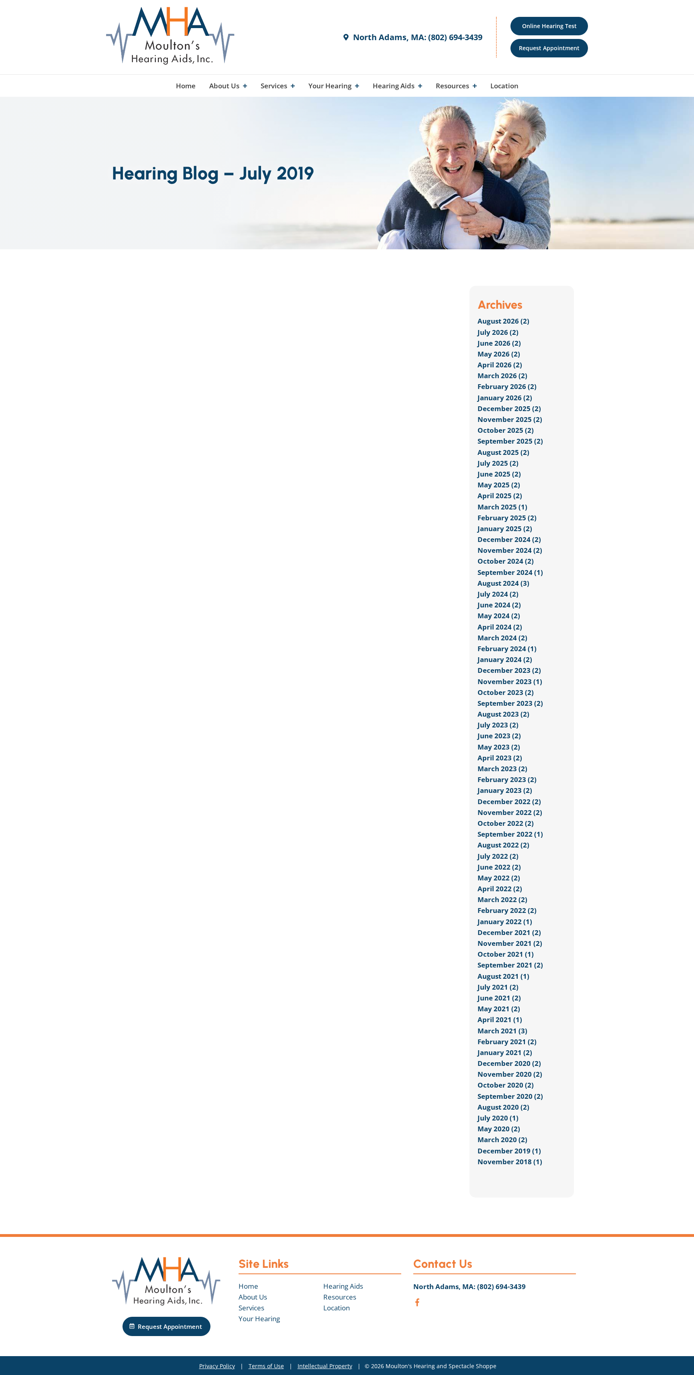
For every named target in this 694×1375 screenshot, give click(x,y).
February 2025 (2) (507, 517)
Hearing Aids (394, 85)
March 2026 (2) (502, 375)
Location (504, 85)
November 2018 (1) (510, 1161)
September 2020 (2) (510, 1096)
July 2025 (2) (498, 463)
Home (186, 85)
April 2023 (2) (500, 757)
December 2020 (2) (509, 1063)
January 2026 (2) (505, 397)
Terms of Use (266, 1366)
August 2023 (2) (503, 714)
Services (275, 85)
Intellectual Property (325, 1366)
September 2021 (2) (510, 965)
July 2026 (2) (498, 332)
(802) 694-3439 (455, 37)
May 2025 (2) (499, 484)
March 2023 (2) (502, 768)
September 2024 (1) (510, 572)
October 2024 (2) (506, 561)
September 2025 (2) (510, 441)
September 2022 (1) (510, 834)
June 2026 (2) (499, 343)
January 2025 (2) (505, 528)
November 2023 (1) (510, 681)
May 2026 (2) (499, 354)
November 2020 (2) (510, 1074)
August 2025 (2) (503, 452)
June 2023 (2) (499, 735)
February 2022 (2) (507, 910)
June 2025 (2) (499, 474)
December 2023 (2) (509, 670)
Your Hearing (330, 85)
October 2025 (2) (506, 430)
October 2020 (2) (506, 1085)
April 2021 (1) (500, 1019)
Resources (453, 85)
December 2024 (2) (509, 539)
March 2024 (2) (502, 637)
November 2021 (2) (510, 943)
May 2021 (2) (499, 1008)
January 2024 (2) (505, 659)
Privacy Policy (217, 1366)
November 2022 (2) (510, 812)
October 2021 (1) (506, 954)
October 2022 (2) (506, 823)
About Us (225, 85)
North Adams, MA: (389, 37)
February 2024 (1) (507, 648)
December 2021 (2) (509, 932)
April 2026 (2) (500, 364)
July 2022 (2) (498, 856)
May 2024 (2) (499, 615)
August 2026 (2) (503, 321)
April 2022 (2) (500, 888)
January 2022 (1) (505, 921)
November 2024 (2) (510, 550)
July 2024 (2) (498, 594)
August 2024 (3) (503, 583)
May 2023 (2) (499, 747)
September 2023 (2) (510, 703)
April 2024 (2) (500, 626)
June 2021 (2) (499, 997)
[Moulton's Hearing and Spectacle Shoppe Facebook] (417, 1303)
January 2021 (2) (505, 1052)
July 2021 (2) (498, 987)
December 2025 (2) (509, 408)
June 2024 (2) (499, 604)
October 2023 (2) (506, 692)
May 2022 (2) (499, 877)
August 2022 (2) (503, 844)
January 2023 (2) (505, 790)
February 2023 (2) (507, 779)
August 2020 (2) (503, 1107)
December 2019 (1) (509, 1150)
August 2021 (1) (503, 976)
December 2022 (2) (509, 801)
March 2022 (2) (502, 899)
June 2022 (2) (499, 867)
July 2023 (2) (498, 724)
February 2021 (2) (507, 1041)
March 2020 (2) (502, 1139)
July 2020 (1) (498, 1117)
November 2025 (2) (510, 419)
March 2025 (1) (502, 506)
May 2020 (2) (499, 1128)
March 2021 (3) (502, 1030)
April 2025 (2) (500, 495)
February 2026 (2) (507, 386)
